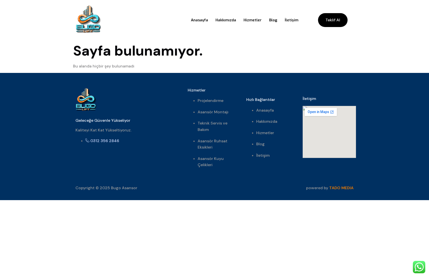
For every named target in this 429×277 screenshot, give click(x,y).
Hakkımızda (225, 20)
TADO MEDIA (341, 187)
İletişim (291, 20)
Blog (273, 20)
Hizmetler (253, 20)
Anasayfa (199, 20)
